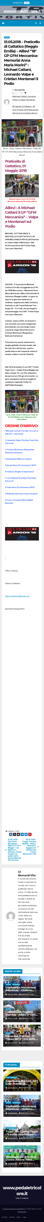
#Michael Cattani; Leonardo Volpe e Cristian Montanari (24, 98)
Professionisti (11, 1128)
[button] (36, 23)
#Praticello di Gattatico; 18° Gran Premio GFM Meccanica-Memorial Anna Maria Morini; (25, 109)
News (19, 1217)
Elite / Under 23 (11, 1077)
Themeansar (21, 1212)
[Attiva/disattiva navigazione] (40, 23)
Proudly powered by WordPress (14, 1209)
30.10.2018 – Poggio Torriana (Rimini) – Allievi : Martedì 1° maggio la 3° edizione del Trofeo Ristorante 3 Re (29, 847)
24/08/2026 (12, 1113)
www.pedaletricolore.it (22, 11)
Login (24, 1217)
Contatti (4, 1217)
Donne (8, 1153)
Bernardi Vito (20, 90)
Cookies (12, 1217)
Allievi (7, 37)
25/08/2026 (12, 1088)
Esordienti (16, 984)
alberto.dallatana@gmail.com (17, 596)
